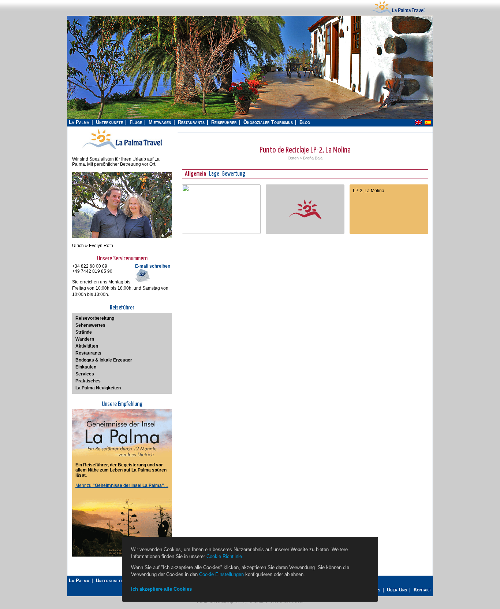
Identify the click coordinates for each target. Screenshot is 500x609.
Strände (83, 332)
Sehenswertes (90, 325)
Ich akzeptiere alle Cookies (161, 589)
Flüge (136, 122)
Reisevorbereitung (94, 318)
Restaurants (191, 122)
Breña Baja (312, 158)
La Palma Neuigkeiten (98, 387)
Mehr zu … (121, 485)
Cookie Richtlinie (224, 556)
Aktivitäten (86, 346)
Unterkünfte (109, 122)
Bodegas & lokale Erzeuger (103, 360)
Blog (304, 122)
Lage (214, 174)
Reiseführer (224, 122)
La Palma (79, 122)
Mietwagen (160, 122)
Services (84, 374)
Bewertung (233, 174)
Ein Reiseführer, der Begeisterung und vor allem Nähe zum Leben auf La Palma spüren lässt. (121, 470)
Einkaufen (85, 367)
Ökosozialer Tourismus (268, 122)
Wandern (84, 339)
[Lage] (221, 232)
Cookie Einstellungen (221, 574)
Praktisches (88, 381)
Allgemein (195, 174)
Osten (293, 158)
